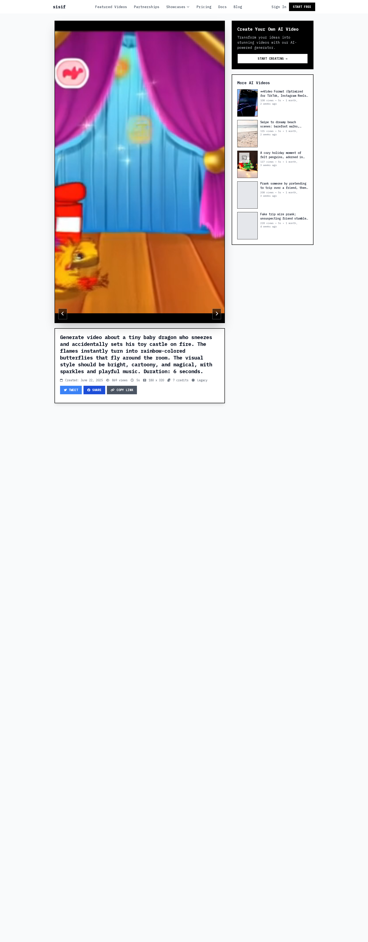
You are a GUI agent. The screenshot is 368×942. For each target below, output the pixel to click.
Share (97, 390)
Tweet (73, 390)
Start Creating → (272, 59)
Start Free (302, 7)
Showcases (175, 7)
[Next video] (216, 314)
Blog (238, 7)
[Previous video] (62, 314)
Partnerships (147, 7)
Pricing (204, 7)
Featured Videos (111, 7)
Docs (222, 7)
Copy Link (124, 390)
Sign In (279, 7)
